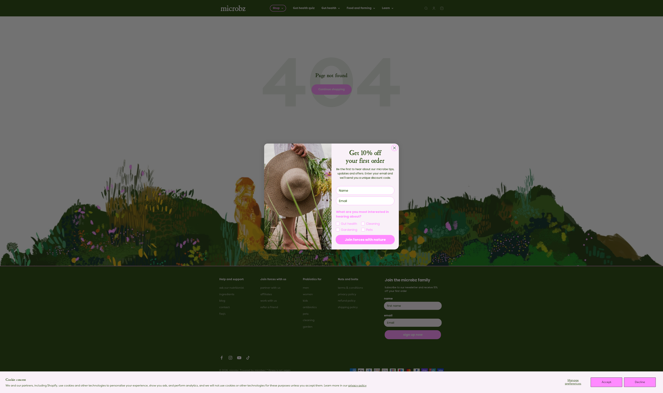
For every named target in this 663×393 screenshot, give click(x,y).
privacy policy (357, 385)
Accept (606, 382)
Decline (640, 382)
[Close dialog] (394, 148)
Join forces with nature (365, 239)
